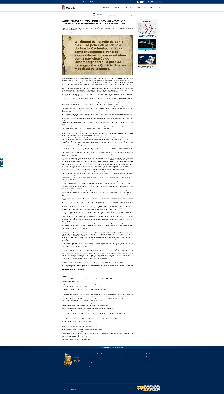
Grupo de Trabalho (93, 376)
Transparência (64, 1)
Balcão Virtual (129, 356)
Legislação (131, 7)
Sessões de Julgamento (131, 368)
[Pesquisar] (131, 15)
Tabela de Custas (129, 370)
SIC (76, 1)
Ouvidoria (72, 1)
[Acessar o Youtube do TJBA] (143, 2)
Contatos (138, 7)
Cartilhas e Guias (148, 358)
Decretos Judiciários (112, 360)
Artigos (146, 356)
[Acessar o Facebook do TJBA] (138, 2)
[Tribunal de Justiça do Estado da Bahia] (68, 7)
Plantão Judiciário (129, 364)
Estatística (125, 7)
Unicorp (91, 364)
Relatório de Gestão (149, 366)
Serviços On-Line (111, 370)
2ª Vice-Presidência (93, 358)
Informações (111, 353)
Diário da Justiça (111, 362)
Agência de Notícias (115, 7)
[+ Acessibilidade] (1, 165)
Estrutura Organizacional (95, 353)
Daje (127, 358)
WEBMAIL (91, 1)
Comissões (91, 374)
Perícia (127, 362)
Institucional (105, 7)
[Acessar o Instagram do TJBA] (141, 2)
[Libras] (1, 159)
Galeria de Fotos (148, 362)
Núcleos (91, 378)
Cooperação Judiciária (93, 380)
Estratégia (110, 366)
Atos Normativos (111, 356)
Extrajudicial (91, 362)
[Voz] (1, 162)
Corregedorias (92, 360)
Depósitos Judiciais (130, 360)
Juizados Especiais (93, 366)
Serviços (144, 7)
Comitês (91, 372)
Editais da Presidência (112, 364)
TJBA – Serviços (130, 353)
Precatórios (128, 366)
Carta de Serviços (83, 1)
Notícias (146, 364)
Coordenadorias (92, 370)
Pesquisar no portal (112, 13)
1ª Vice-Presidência (93, 356)
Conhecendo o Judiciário (150, 360)
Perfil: (148, 1)
